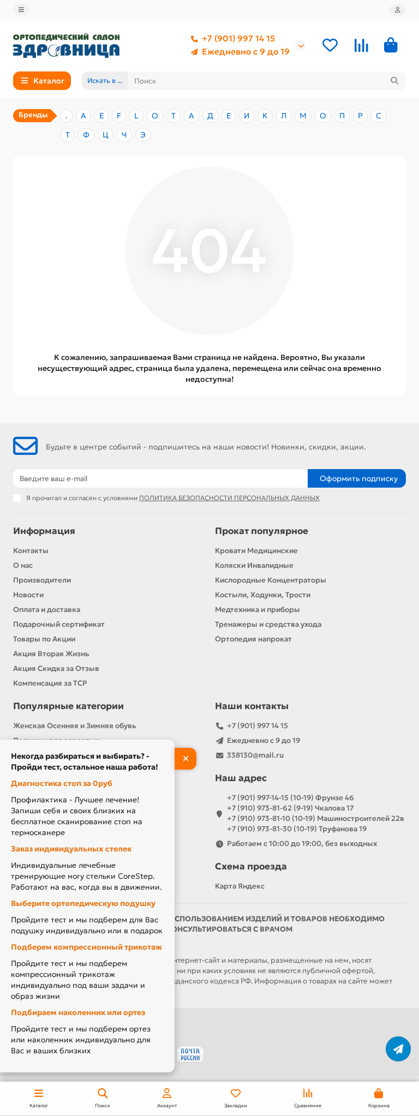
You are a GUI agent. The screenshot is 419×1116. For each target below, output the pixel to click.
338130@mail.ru (255, 755)
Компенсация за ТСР (50, 683)
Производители (42, 580)
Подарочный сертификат (59, 624)
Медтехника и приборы (257, 609)
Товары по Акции (44, 639)
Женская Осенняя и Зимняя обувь (74, 725)
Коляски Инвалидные (254, 565)
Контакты (31, 550)
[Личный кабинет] (398, 10)
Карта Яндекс (240, 886)
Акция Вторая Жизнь (51, 653)
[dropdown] (21, 10)
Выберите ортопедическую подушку (83, 903)
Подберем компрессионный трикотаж (86, 947)
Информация (44, 531)
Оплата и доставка (46, 609)
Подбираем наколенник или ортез (78, 1012)
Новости (28, 594)
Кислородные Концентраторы (270, 580)
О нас (23, 565)
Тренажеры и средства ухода (268, 624)
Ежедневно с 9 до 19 (246, 51)
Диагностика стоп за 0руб (61, 783)
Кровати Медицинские (256, 550)
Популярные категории (68, 706)
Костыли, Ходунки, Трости (262, 594)
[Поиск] (394, 80)
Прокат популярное (261, 531)
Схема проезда (251, 866)
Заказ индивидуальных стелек (71, 849)
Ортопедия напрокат (253, 639)
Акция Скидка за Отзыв (56, 668)
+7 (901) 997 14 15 (238, 38)
